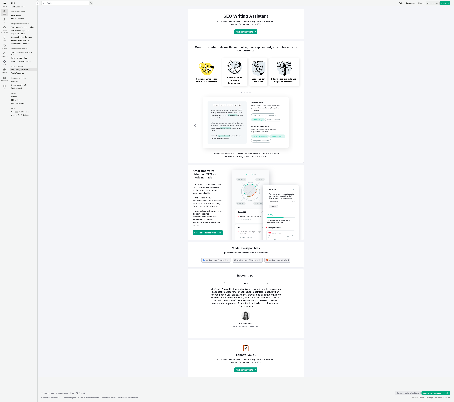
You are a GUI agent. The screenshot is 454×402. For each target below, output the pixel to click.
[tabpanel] (245, 125)
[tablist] (246, 92)
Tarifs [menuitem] (401, 3)
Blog (72, 393)
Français (82, 393)
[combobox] (65, 3)
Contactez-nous (47, 393)
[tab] (206, 72)
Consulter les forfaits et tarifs (408, 393)
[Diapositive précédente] (195, 125)
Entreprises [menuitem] (410, 3)
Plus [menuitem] (420, 3)
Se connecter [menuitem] (432, 3)
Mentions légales (69, 398)
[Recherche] (91, 3)
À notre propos (62, 393)
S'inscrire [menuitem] (445, 3)
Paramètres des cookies (50, 398)
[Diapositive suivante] (296, 125)
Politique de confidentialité (88, 398)
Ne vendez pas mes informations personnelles (120, 398)
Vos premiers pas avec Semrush (436, 393)
